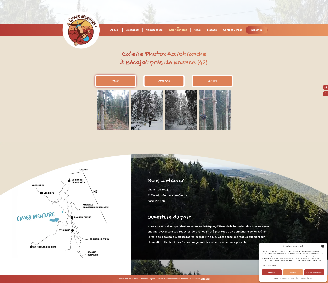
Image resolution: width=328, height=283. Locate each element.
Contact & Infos (232, 30)
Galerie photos (178, 30)
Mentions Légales (147, 278)
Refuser (293, 272)
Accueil (114, 30)
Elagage (212, 30)
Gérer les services (269, 265)
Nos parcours (154, 30)
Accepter (272, 272)
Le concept (132, 30)
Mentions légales (306, 278)
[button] (323, 246)
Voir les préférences (314, 272)
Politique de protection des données (286, 278)
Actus (197, 30)
